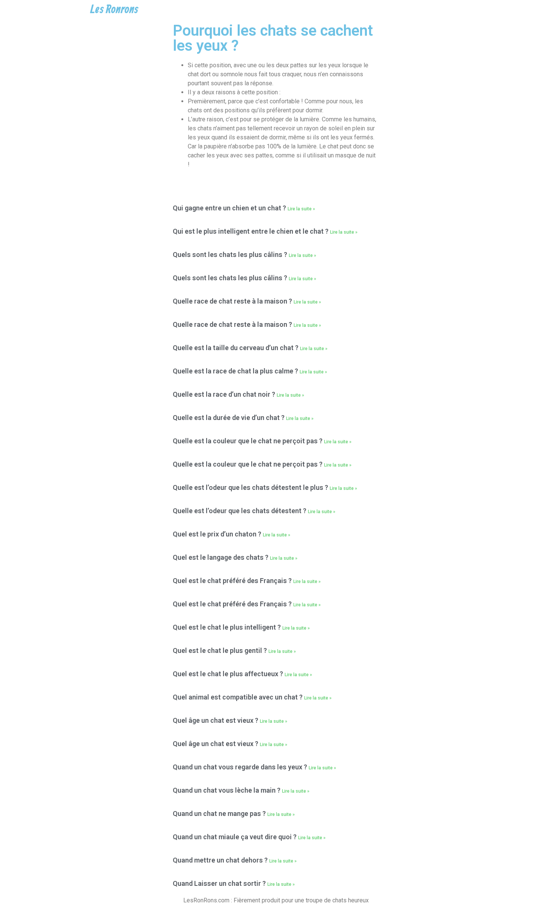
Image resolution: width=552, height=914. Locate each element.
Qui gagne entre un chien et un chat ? (230, 208)
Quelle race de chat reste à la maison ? (233, 301)
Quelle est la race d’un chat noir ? (225, 394)
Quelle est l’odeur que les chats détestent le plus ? (251, 487)
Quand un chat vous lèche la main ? (227, 790)
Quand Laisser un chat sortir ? (220, 883)
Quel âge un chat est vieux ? (216, 720)
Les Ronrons (114, 9)
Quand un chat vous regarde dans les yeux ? (241, 767)
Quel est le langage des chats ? (221, 557)
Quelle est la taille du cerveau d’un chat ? (236, 348)
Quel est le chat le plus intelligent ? (227, 627)
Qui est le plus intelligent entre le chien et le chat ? (251, 231)
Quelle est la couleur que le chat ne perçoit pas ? (248, 441)
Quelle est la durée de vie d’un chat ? (229, 417)
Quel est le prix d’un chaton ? (218, 534)
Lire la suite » (301, 209)
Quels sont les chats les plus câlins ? (231, 254)
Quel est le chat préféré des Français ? (233, 581)
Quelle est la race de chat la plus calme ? (236, 371)
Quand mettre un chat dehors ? (221, 860)
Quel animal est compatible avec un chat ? (238, 697)
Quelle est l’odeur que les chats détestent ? (240, 511)
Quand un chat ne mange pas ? (220, 813)
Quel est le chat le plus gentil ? (220, 650)
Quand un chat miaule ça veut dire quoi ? (235, 837)
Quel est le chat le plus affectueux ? (229, 674)
